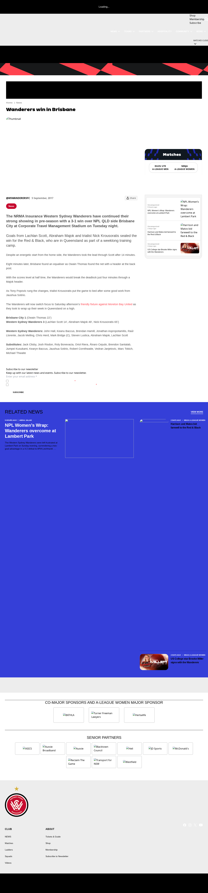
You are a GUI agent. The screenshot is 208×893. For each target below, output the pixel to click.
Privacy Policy (31, 381)
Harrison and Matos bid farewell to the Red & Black (186, 426)
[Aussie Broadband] (53, 749)
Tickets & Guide (53, 836)
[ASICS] (27, 749)
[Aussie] (78, 749)
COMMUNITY (182, 31)
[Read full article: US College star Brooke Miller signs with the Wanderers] (190, 248)
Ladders (9, 850)
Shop (48, 843)
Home (9, 102)
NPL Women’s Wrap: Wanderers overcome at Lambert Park (30, 431)
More (199, 31)
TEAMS (128, 31)
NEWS (114, 31)
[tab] (160, 167)
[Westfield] (130, 762)
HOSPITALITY (165, 31)
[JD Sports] (155, 749)
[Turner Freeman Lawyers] (104, 715)
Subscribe (18, 392)
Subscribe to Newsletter (57, 856)
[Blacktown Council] (104, 749)
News (19, 102)
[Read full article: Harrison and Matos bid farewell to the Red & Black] (190, 230)
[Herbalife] (139, 715)
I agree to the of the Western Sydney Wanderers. (43, 381)
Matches (9, 843)
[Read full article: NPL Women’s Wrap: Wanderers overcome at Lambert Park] (190, 209)
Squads (8, 856)
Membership (52, 850)
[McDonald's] (181, 749)
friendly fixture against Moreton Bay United (106, 304)
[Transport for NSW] (104, 762)
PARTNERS (144, 31)
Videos (8, 863)
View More (197, 412)
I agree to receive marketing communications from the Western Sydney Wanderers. (53, 384)
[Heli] (130, 749)
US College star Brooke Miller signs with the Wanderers (187, 660)
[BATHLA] (69, 715)
